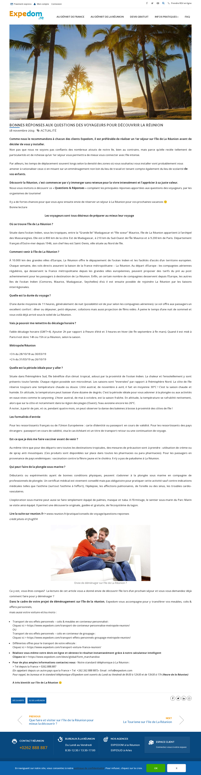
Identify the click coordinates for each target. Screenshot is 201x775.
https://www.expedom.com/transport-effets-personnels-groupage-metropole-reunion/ (79, 637)
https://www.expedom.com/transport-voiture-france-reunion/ (64, 647)
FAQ (187, 16)
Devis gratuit (139, 16)
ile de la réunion (37, 700)
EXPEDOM (117, 745)
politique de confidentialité (89, 768)
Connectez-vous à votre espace (171, 747)
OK (156, 768)
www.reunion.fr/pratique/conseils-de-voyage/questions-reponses (87, 513)
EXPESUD (117, 750)
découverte (18, 700)
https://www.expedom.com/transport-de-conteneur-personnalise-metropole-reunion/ (78, 625)
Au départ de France (70, 16)
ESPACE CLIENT (165, 741)
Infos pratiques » (167, 16)
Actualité (48, 130)
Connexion (56, 4)
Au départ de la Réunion (107, 16)
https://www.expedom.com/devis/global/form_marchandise (64, 657)
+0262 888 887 (33, 747)
